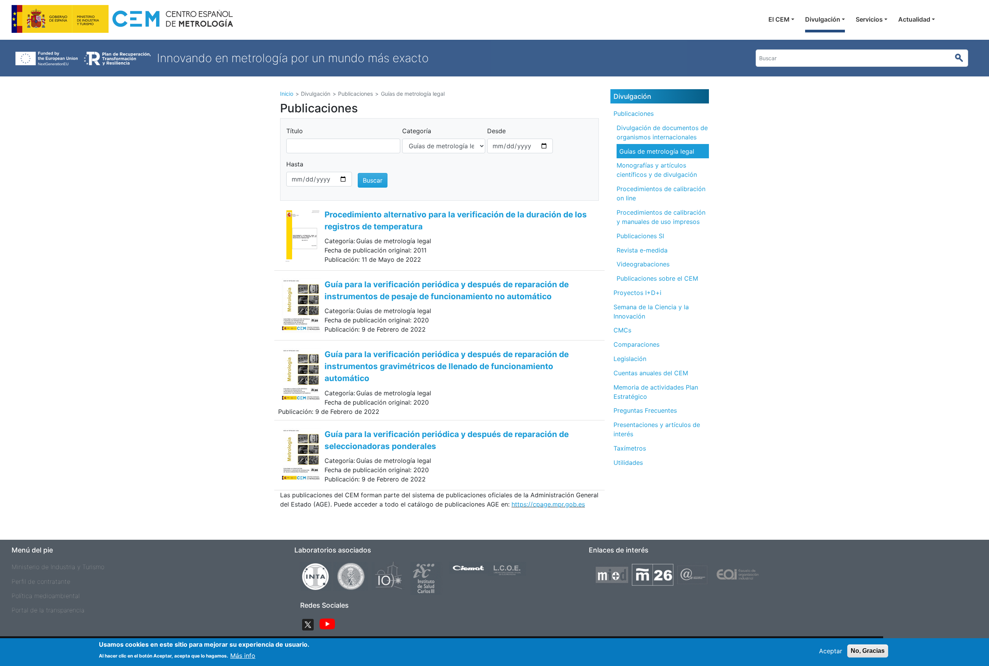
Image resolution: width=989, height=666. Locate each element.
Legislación (629, 359)
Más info (242, 655)
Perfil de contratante (41, 581)
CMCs (622, 330)
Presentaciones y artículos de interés (656, 429)
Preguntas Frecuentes (645, 410)
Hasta (294, 164)
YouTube (327, 624)
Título (294, 131)
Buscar (962, 58)
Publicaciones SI (640, 236)
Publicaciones (633, 113)
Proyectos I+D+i (637, 293)
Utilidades (628, 462)
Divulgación (822, 19)
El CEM (779, 19)
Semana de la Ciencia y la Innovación (651, 311)
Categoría (416, 131)
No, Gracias (868, 650)
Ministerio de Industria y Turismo (58, 567)
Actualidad (914, 19)
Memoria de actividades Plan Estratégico (655, 391)
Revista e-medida (642, 250)
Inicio (286, 93)
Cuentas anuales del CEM (650, 373)
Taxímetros (629, 448)
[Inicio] (123, 21)
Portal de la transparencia (48, 610)
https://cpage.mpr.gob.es (548, 504)
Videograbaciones (643, 264)
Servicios (869, 19)
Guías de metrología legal (656, 151)
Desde (496, 131)
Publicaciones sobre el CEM (657, 278)
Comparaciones (636, 344)
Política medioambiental (46, 596)
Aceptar (830, 651)
